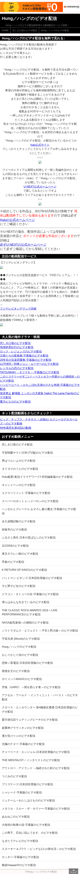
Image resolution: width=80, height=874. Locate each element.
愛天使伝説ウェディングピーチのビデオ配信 (30, 719)
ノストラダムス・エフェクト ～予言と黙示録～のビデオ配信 (40, 630)
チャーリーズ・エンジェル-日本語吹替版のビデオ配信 (36, 751)
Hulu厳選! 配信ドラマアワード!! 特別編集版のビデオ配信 (37, 476)
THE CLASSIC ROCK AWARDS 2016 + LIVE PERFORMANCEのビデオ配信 (29, 612)
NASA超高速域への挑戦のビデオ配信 (25, 622)
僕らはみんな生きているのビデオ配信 (25, 602)
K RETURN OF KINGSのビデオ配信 (24, 569)
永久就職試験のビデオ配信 (18, 521)
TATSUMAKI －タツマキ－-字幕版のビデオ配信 (29, 372)
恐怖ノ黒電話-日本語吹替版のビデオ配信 (27, 662)
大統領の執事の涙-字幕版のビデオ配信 (26, 824)
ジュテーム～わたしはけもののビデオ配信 (28, 800)
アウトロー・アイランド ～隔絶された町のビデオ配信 (36, 768)
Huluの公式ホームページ (17, 220)
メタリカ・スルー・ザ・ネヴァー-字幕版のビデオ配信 (36, 808)
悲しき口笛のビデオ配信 (24, 30)
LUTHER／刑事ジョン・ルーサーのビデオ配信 (29, 363)
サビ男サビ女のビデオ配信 (18, 585)
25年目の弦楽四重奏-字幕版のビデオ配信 (25, 359)
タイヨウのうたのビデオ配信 (20, 468)
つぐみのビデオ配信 (14, 776)
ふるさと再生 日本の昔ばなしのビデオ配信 (29, 537)
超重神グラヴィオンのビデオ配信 (23, 727)
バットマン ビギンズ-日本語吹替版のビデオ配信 (32, 578)
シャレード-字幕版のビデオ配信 (22, 792)
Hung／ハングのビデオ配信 (55, 30)
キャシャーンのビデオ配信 (18, 484)
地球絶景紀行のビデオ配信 (16, 347)
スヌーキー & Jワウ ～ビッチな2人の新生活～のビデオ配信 (39, 848)
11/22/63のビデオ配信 (15, 545)
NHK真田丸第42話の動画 (15, 427)
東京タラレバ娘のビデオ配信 (20, 553)
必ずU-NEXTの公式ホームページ (23, 244)
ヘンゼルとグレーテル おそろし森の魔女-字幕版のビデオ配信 (39, 511)
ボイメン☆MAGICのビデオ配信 (22, 679)
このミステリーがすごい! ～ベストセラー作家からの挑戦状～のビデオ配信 (40, 378)
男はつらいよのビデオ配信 (18, 460)
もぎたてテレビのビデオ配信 (20, 840)
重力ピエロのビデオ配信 (15, 401)
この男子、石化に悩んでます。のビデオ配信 (30, 832)
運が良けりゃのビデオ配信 (18, 735)
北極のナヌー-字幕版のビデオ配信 (23, 744)
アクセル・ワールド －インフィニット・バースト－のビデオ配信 (40, 697)
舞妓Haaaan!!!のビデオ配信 (19, 865)
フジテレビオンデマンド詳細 (18, 308)
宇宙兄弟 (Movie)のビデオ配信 (21, 638)
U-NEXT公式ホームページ (40, 186)
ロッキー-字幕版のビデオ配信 (20, 857)
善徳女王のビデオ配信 (16, 671)
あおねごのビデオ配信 (16, 816)
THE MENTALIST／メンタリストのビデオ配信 (31, 760)
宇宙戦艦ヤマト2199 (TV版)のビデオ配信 (27, 452)
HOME (5, 30)
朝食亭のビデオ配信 (14, 529)
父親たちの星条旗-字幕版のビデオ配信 (24, 355)
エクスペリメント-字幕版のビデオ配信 (26, 492)
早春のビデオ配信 (13, 561)
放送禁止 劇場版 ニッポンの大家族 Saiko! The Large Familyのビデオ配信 (39, 395)
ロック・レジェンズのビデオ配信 (21, 351)
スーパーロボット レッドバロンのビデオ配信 (30, 501)
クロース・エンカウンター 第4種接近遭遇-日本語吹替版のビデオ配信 (40, 709)
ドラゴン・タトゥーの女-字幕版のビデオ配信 (30, 594)
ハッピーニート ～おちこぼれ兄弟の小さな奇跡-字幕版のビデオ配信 (40, 387)
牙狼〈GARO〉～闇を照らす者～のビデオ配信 (31, 687)
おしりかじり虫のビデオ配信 (20, 654)
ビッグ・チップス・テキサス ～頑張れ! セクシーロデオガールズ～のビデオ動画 (39, 421)
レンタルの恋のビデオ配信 (16, 368)
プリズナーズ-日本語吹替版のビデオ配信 (27, 784)
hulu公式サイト (40, 144)
